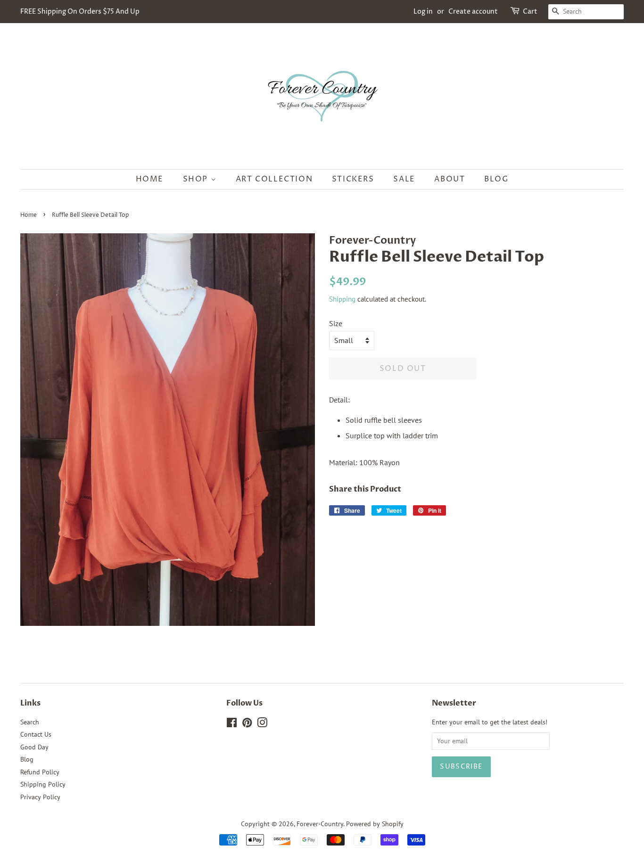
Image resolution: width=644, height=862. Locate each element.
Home (150, 179)
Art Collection (274, 179)
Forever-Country (320, 824)
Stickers (353, 179)
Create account (473, 11)
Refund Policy (39, 772)
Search (29, 722)
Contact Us (35, 734)
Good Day (34, 747)
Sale (404, 179)
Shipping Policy (43, 784)
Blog (496, 179)
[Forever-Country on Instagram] (262, 724)
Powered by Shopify (375, 824)
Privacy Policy (40, 797)
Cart (530, 11)
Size (335, 323)
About (449, 179)
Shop (197, 179)
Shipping (342, 299)
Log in (423, 11)
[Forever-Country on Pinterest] (247, 724)
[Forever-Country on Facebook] (231, 724)
